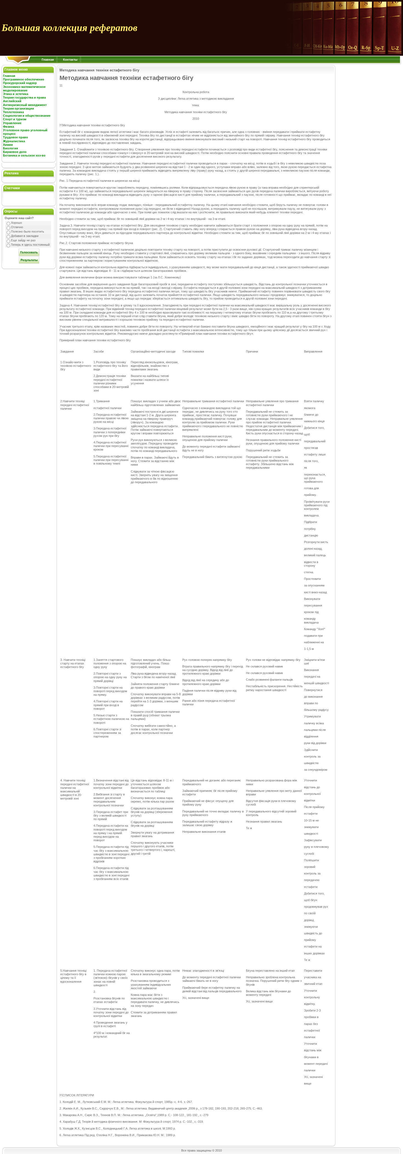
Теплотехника (13, 112)
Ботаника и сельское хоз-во (24, 155)
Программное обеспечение (23, 79)
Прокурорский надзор (20, 83)
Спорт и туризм (14, 119)
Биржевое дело (15, 151)
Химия (8, 144)
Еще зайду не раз (23, 240)
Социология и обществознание (26, 115)
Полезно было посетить (27, 231)
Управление (12, 123)
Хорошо (16, 222)
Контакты (70, 59)
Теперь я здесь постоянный (30, 244)
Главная (48, 59)
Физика (8, 126)
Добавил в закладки (24, 235)
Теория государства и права (24, 97)
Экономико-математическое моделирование (24, 88)
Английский (12, 101)
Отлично (17, 227)
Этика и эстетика (15, 94)
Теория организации (18, 108)
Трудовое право (15, 137)
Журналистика (14, 141)
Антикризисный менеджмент (25, 105)
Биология (10, 148)
